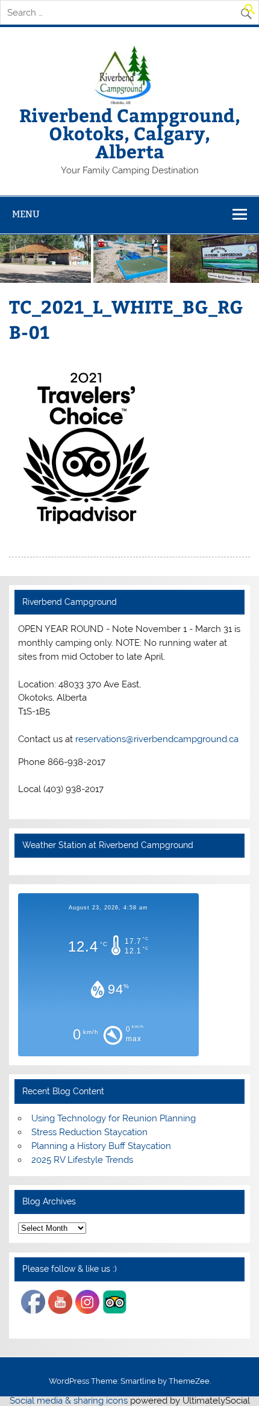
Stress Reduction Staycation (89, 1132)
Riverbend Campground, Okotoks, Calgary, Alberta (129, 133)
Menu (26, 214)
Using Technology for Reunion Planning (113, 1118)
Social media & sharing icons (70, 1400)
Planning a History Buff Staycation (101, 1146)
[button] (250, 12)
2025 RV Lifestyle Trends (82, 1159)
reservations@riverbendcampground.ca (157, 739)
